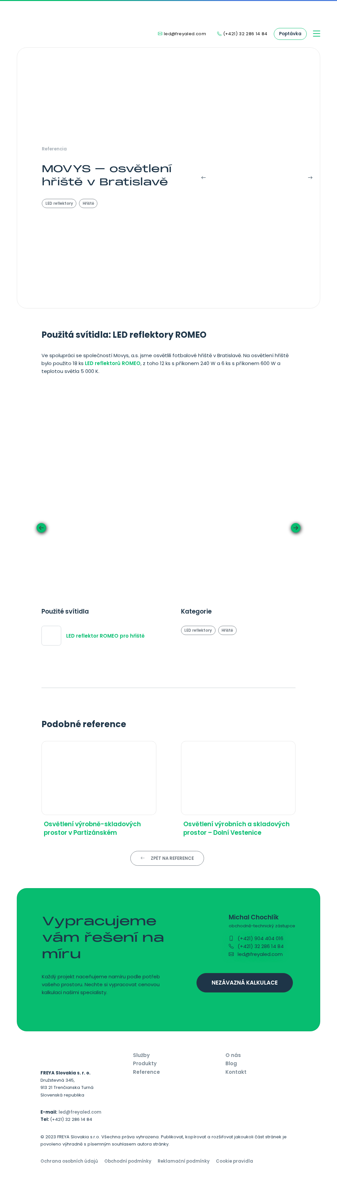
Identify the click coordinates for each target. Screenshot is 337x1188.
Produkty (145, 1063)
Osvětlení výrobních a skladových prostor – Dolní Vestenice (236, 828)
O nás (233, 1055)
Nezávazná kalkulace (245, 983)
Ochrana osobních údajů (69, 1161)
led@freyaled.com (259, 954)
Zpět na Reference (172, 858)
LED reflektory (59, 203)
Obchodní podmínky (127, 1161)
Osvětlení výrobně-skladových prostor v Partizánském (92, 828)
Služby (141, 1055)
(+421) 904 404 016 (259, 938)
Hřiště (88, 203)
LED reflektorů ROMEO (113, 363)
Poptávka (290, 34)
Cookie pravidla (234, 1161)
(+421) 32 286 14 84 (260, 946)
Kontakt (235, 1072)
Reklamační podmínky (184, 1161)
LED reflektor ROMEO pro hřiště (105, 635)
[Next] (306, 178)
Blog (231, 1063)
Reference (146, 1072)
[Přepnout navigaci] (317, 34)
